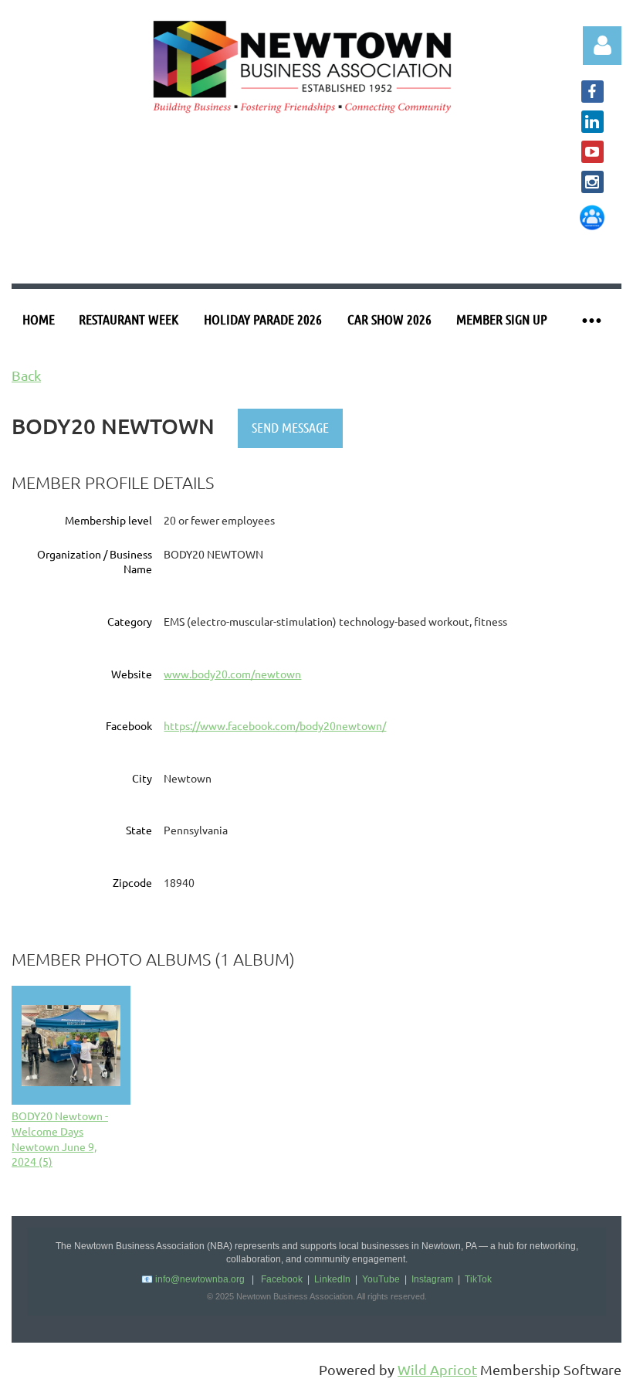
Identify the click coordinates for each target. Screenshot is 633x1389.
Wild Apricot (437, 1369)
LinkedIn (332, 1279)
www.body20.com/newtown (232, 674)
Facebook (282, 1279)
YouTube (381, 1279)
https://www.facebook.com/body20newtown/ (275, 725)
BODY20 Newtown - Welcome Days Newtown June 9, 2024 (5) (60, 1138)
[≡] (590, 319)
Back (26, 375)
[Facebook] (592, 91)
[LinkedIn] (592, 121)
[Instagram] (592, 182)
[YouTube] (592, 152)
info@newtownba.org (200, 1279)
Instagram (432, 1279)
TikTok (478, 1279)
